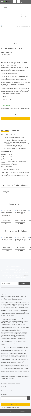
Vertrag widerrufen (15, 404)
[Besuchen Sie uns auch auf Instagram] (18, 1)
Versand (13, 99)
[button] (21, 1)
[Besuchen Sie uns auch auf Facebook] (14, 1)
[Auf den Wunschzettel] (26, 15)
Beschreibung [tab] (5, 130)
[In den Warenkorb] (2, 11)
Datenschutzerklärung (6, 270)
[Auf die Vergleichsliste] (22, 15)
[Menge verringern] (3, 114)
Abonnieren (24, 283)
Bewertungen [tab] (15, 130)
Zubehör (9, 54)
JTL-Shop (23, 411)
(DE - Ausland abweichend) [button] (13, 108)
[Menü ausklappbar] (2, 1)
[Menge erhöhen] (28, 114)
